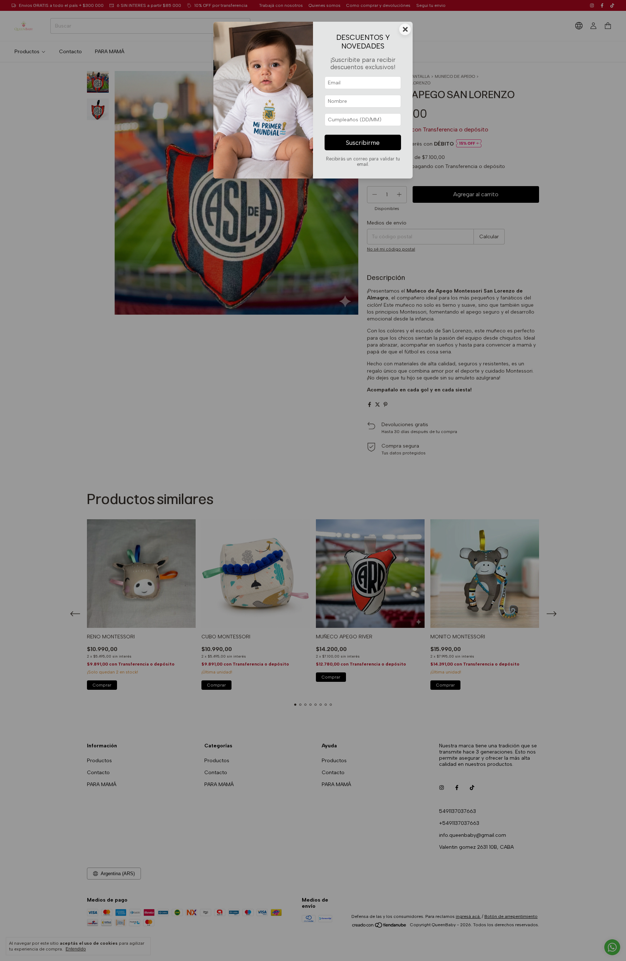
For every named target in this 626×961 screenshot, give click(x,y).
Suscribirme (363, 142)
